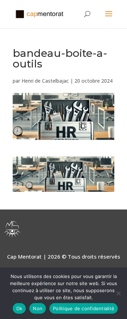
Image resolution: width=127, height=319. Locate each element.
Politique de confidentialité (83, 308)
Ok (19, 308)
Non (37, 308)
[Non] (118, 293)
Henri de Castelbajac (45, 80)
